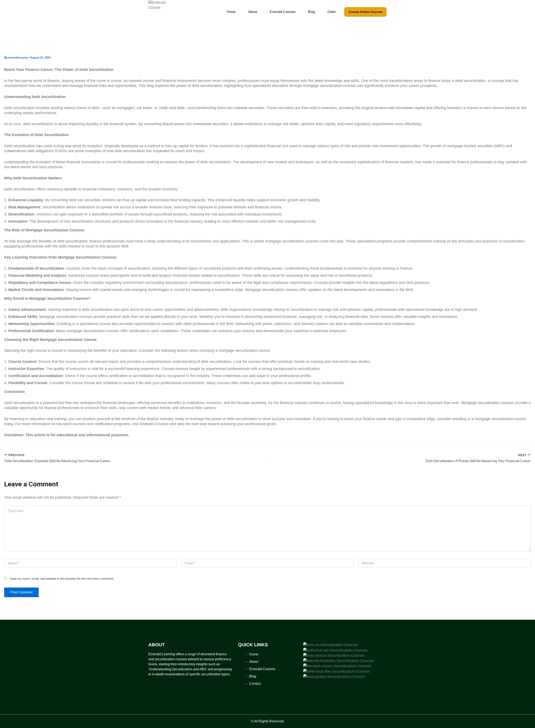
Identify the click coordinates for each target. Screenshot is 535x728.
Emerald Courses (283, 12)
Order (331, 12)
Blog (311, 12)
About (252, 12)
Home (231, 12)
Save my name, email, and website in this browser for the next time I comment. (62, 578)
